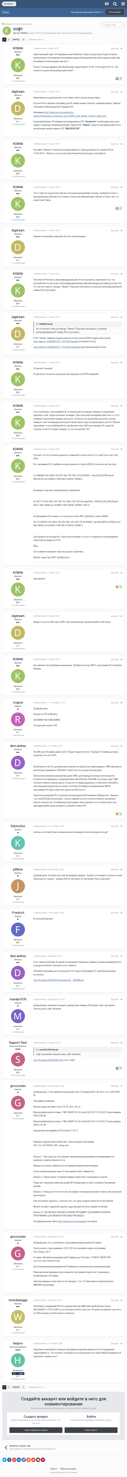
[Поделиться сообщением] (121, 48)
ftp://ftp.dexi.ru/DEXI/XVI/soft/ (48, 1060)
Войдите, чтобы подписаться (18, 24)
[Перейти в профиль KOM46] (7, 31)
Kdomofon (18, 826)
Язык (53, 1469)
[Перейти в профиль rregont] (18, 719)
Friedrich (18, 913)
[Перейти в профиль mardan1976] (18, 1016)
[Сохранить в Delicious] (24, 1460)
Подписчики (110, 25)
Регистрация (115, 12)
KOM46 (24, 33)
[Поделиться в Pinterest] (43, 1460)
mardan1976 (18, 999)
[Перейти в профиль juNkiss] (18, 886)
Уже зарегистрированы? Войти (86, 12)
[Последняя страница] (23, 40)
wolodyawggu (18, 1300)
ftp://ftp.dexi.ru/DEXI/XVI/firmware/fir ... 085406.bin (58, 980)
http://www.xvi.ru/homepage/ (72, 1221)
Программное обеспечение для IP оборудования (67, 33)
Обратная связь (68, 1469)
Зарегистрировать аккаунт (36, 1430)
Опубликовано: (46, 48)
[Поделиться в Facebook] (9, 1460)
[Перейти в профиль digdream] (18, 108)
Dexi (5, 12)
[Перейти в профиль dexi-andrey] (18, 763)
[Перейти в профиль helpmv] (18, 1360)
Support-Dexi (18, 1042)
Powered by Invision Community (63, 1472)
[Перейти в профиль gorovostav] (18, 1103)
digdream (18, 91)
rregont (18, 702)
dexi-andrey (18, 746)
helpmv (18, 1343)
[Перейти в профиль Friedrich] (18, 930)
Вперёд (16, 39)
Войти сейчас (91, 1430)
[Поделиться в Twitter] (4, 1460)
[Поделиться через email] (38, 1460)
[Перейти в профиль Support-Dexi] (18, 1059)
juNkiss (18, 869)
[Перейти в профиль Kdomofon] (18, 843)
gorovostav (18, 1086)
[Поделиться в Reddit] (28, 1460)
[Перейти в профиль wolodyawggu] (18, 1317)
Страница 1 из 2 (35, 39)
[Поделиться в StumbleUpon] (33, 1460)
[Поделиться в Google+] (14, 1460)
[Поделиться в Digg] (19, 1460)
